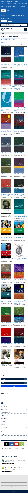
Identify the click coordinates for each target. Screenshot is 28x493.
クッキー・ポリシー (7, 480)
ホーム (3, 33)
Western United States (5, 45)
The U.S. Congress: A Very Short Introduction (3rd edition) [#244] (19, 87)
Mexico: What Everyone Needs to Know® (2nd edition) (19, 237)
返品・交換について (14, 486)
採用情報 (3, 424)
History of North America (6, 39)
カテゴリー (4, 379)
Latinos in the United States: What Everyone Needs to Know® (7, 237)
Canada (13, 39)
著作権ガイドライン (20, 480)
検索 (14, 386)
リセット (14, 389)
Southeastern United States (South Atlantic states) (11, 44)
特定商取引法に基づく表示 (20, 483)
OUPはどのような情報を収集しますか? (21, 478)
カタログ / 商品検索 (5, 412)
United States (4, 42)
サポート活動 (4, 428)
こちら (5, 453)
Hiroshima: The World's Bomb (20, 258)
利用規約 (7, 483)
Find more (10, 21)
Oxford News (4, 409)
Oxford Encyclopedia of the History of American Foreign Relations (7, 109)
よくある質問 (4, 418)
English (20, 25)
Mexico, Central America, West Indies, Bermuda (10, 41)
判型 (3, 382)
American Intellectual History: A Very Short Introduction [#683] (20, 109)
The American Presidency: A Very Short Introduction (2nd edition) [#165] (20, 301)
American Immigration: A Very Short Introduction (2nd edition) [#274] (7, 131)
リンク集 (3, 431)
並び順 (2, 393)
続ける (3, 10)
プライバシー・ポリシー (7, 478)
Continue (4, 21)
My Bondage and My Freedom (7, 215)
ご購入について (4, 415)
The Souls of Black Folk (6, 364)
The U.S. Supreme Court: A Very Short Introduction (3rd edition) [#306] (7, 64)
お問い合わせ (4, 434)
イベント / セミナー (5, 406)
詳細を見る (9, 10)
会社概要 (3, 421)
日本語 (7, 25)
